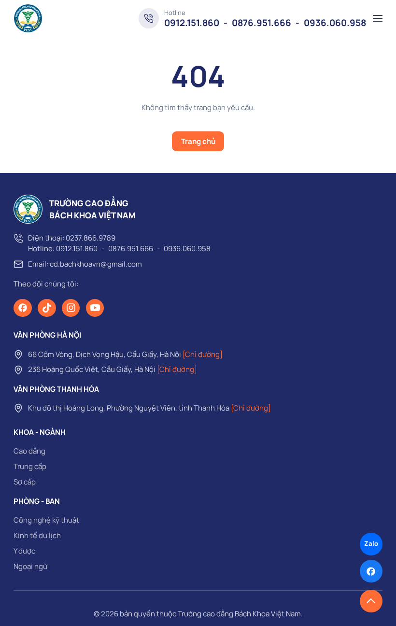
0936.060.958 (335, 22)
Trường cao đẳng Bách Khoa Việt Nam (239, 614)
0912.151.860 (191, 22)
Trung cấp (30, 466)
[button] (377, 18)
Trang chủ (198, 141)
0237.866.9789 (90, 238)
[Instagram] (71, 308)
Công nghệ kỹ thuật (46, 520)
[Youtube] (95, 308)
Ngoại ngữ (30, 566)
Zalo (371, 543)
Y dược (24, 551)
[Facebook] (23, 308)
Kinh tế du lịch (37, 535)
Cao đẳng (29, 451)
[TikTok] (47, 308)
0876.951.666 (261, 22)
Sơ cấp (25, 482)
